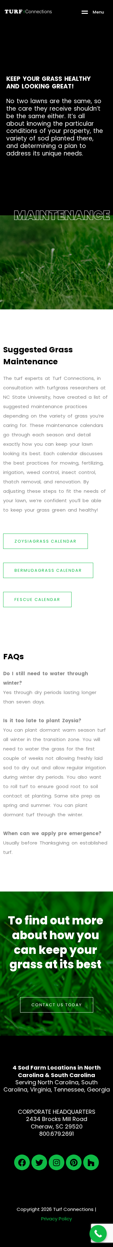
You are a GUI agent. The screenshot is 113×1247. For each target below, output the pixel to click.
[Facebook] (22, 1162)
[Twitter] (39, 1162)
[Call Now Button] (98, 1233)
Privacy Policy (56, 1218)
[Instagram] (56, 1162)
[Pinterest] (74, 1162)
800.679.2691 (56, 1133)
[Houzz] (91, 1162)
